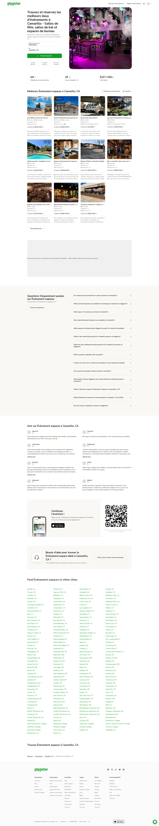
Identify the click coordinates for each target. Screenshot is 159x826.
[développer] (131, 296)
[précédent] (29, 105)
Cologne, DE (84, 720)
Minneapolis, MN (86, 658)
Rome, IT (30, 708)
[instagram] (112, 769)
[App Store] (58, 525)
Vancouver (97, 798)
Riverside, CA (58, 617)
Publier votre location (134, 4)
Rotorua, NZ (58, 705)
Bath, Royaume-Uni (60, 708)
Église (81, 795)
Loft (110, 792)
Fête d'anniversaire (70, 792)
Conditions (63, 821)
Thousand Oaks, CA (60, 630)
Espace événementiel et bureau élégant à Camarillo (66, 161)
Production (68, 787)
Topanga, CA (84, 630)
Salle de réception (114, 795)
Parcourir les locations (116, 4)
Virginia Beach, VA (86, 699)
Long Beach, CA (59, 608)
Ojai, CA (30, 614)
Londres (96, 795)
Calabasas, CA (58, 598)
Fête (66, 781)
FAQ (51, 784)
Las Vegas (97, 804)
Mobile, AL (31, 589)
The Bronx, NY (111, 680)
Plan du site (82, 821)
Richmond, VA (58, 699)
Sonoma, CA (84, 627)
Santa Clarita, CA (86, 623)
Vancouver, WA (59, 702)
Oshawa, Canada (59, 727)
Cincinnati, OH (85, 683)
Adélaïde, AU (111, 730)
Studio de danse (84, 798)
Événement (39, 756)
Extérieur (112, 784)
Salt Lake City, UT (86, 695)
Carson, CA (31, 601)
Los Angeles (98, 781)
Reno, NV (83, 667)
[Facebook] (108, 769)
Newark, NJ (84, 664)
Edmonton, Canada (113, 720)
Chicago (96, 789)
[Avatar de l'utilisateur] (148, 3)
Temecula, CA (32, 630)
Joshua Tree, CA (112, 605)
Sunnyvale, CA (111, 627)
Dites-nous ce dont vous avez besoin (110, 557)
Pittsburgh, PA (59, 686)
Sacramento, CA (86, 617)
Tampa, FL (31, 645)
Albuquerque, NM (112, 664)
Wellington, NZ (85, 705)
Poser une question (37, 308)
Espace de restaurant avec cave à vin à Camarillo (39, 205)
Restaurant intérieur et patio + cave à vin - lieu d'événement (66, 205)
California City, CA (86, 598)
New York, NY (111, 677)
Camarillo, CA (111, 598)
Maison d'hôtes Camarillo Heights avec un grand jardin (93, 161)
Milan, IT (109, 705)
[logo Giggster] (41, 769)
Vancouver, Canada (87, 724)
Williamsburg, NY (34, 683)
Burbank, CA (32, 598)
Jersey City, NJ (32, 664)
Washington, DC (86, 636)
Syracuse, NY (84, 680)
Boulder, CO (110, 633)
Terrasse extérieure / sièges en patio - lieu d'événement (93, 205)
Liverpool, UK (32, 714)
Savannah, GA (58, 648)
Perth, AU (57, 733)
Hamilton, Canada (34, 727)
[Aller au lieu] (39, 106)
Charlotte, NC (85, 661)
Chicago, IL (84, 648)
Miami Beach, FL (59, 642)
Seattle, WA (110, 699)
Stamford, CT (58, 636)
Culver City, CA (85, 601)
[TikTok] (116, 769)
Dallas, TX (83, 692)
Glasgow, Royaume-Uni (114, 711)
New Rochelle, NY (86, 677)
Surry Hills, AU (59, 730)
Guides (37, 787)
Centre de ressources (56, 792)
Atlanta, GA (84, 645)
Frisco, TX (109, 692)
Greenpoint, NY (85, 673)
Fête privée (68, 801)
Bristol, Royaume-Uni (35, 711)
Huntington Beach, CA (35, 605)
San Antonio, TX (59, 695)
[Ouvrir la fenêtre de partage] (45, 98)
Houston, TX (32, 695)
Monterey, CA (58, 611)
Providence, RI (85, 686)
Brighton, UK (110, 708)
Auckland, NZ (32, 705)
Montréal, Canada (33, 730)
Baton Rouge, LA (86, 652)
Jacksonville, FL (33, 642)
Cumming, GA (111, 645)
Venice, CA (110, 630)
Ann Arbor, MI (85, 655)
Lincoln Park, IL (111, 648)
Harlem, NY (110, 673)
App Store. (121, 531)
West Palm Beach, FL (61, 645)
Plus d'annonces (36, 229)
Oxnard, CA (57, 614)
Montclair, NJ (58, 664)
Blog (36, 784)
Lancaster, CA (32, 608)
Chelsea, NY (31, 673)
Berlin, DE (57, 720)
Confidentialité (73, 821)
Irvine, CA (83, 605)
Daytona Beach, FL (60, 639)
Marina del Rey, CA (34, 611)
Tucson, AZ (31, 592)
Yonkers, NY (57, 683)
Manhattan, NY (59, 677)
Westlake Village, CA (88, 633)
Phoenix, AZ (57, 589)
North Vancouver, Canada (36, 724)
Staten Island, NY (60, 680)
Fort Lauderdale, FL (113, 639)
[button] (155, 822)
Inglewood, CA (59, 605)
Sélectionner (38, 789)
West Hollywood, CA (61, 633)
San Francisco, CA (33, 620)
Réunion (67, 798)
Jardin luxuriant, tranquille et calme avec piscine (39, 161)
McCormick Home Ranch (89, 118)
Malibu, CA (110, 608)
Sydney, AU (84, 730)
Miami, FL (83, 642)
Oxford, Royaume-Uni (35, 717)
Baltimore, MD (58, 655)
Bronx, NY (31, 670)
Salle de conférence (115, 789)
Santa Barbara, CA (60, 623)
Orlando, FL (110, 642)
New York (97, 784)
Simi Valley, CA (59, 627)
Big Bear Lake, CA (112, 595)
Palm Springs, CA (112, 614)
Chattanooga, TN (59, 689)
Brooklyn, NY (58, 670)
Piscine (82, 787)
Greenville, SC (32, 689)
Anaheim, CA (110, 592)
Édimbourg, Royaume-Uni (89, 711)
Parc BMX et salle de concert (37, 118)
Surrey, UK (57, 717)
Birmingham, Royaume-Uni (90, 708)
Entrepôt (82, 804)
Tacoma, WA (32, 702)
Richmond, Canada (60, 724)
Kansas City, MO (112, 658)
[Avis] (123, 769)
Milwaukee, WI (85, 702)
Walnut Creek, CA (34, 633)
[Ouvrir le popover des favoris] (49, 98)
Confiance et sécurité (56, 795)
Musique (111, 781)
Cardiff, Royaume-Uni (61, 711)
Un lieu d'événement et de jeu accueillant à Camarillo (119, 118)
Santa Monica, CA (33, 627)
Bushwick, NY (111, 670)
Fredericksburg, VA (34, 699)
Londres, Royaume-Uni (61, 714)
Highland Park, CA (112, 601)
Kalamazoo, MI (58, 658)
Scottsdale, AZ (85, 589)
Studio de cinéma (85, 789)
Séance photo (69, 784)
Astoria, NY (110, 667)
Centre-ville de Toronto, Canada (118, 724)
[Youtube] (120, 769)
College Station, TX (60, 692)
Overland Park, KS (60, 652)
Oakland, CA (110, 611)
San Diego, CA (111, 617)
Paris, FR (83, 717)
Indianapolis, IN (33, 652)
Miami (96, 792)
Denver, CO (31, 636)
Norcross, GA (32, 648)
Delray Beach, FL (86, 639)
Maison (82, 784)
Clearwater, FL (111, 636)
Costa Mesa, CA (59, 601)
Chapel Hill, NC (59, 661)
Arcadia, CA (31, 595)
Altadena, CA (85, 592)
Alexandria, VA (111, 695)
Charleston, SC (111, 686)
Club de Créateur (40, 792)
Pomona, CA (31, 617)
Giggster (30, 756)
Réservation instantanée (112, 91)
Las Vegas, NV (58, 667)
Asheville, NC (32, 661)
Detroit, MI (110, 655)
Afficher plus (31, 457)
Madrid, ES (31, 720)
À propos (37, 781)
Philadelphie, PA (33, 686)
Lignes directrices (55, 789)
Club (81, 792)
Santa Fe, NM (32, 667)
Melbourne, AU (33, 733)
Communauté (53, 787)
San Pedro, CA (32, 623)
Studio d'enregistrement (87, 801)
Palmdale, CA (85, 614)
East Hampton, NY (60, 673)
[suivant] (49, 105)
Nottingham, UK (112, 714)
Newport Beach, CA (87, 611)
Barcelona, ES (111, 717)
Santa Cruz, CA (111, 623)
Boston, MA (31, 655)
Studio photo (83, 781)
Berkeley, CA (58, 595)
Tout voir (67, 807)
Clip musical (68, 804)
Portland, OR (110, 683)
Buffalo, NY (84, 670)
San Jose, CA (84, 620)
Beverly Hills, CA (86, 595)
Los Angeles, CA (86, 608)
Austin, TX (31, 692)
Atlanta (96, 787)
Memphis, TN (85, 689)
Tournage (67, 795)
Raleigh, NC (110, 661)
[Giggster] (14, 4)
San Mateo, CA (111, 620)
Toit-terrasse (113, 787)
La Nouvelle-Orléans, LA (115, 652)
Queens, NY (31, 680)
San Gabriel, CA (59, 620)
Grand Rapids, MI (33, 658)
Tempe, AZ (110, 589)
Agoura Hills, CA (59, 592)
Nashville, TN (111, 689)
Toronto (96, 801)
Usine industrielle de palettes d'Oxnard (66, 118)
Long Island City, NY (34, 677)
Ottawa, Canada (85, 727)
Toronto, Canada (112, 727)
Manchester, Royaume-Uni (89, 714)
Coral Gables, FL (33, 639)
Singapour (109, 702)
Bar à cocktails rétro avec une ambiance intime (119, 161)
